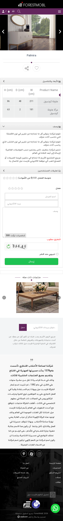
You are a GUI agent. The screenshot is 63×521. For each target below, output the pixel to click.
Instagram (39, 454)
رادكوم (30, 517)
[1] (9, 188)
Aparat (31, 454)
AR (13, 11)
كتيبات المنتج (23, 477)
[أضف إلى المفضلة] (36, 68)
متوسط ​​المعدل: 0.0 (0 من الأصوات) (34, 178)
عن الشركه (24, 468)
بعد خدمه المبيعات (21, 472)
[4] (18, 188)
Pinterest (24, 454)
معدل (58, 188)
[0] (4, 178)
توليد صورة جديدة (8, 246)
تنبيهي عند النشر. (47, 254)
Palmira (37, 297)
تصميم (43, 517)
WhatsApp (55, 508)
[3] (15, 188)
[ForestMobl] (31, 4)
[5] (21, 188)
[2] (12, 188)
